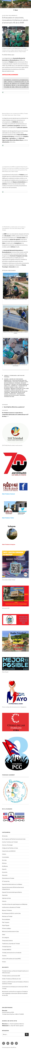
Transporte (20, 393)
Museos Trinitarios (7, 910)
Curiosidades (5, 857)
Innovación (14, 392)
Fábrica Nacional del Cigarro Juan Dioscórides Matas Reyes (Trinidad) (16, 391)
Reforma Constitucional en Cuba (10, 931)
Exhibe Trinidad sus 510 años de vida (11, 978)
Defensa (4, 863)
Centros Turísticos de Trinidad (10, 842)
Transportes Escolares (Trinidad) (14, 395)
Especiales (5, 895)
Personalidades (6, 919)
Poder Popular (5, 925)
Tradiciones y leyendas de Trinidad (11, 943)
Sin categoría (5, 937)
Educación (4, 875)
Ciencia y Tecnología (10, 375)
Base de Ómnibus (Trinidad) (12, 383)
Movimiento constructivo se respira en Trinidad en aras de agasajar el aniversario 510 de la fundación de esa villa (15, 993)
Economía (7, 388)
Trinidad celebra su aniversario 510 (11, 975)
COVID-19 (21, 387)
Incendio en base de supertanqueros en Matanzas (14, 904)
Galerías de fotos (6, 898)
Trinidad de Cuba (9, 396)
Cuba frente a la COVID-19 (8, 851)
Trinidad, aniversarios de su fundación (11, 952)
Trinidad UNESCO (6, 949)
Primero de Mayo (6, 928)
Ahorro (6, 379)
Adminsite (14, 15)
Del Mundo (5, 866)
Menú (16, 10)
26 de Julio (5, 836)
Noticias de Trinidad (7, 916)
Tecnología (12, 393)
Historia (4, 901)
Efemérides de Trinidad (8, 878)
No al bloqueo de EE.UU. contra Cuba (11, 913)
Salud (3, 934)
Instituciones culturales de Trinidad (11, 907)
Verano (4, 961)
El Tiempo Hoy (6, 881)
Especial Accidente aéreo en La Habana (12, 884)
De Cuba (4, 860)
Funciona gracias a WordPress (9, 1047)
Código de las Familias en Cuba (10, 848)
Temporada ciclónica (7, 940)
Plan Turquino (5, 922)
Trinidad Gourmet (6, 946)
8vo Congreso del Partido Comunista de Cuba (13, 839)
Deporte (4, 869)
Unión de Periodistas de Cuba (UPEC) (11, 958)
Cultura (4, 854)
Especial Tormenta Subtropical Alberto (12, 892)
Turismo (4, 955)
